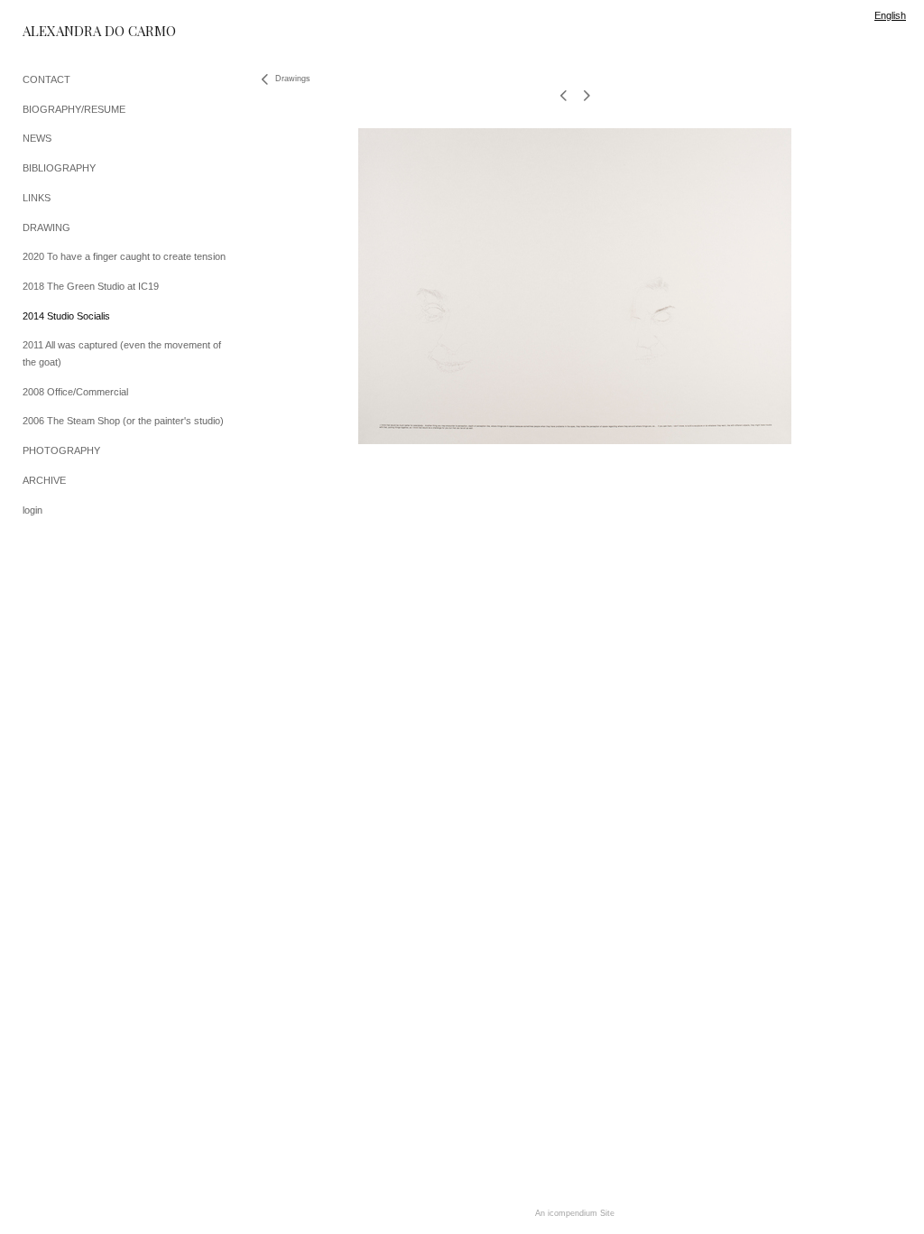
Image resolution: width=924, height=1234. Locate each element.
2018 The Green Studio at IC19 (91, 286)
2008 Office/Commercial (75, 391)
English (890, 15)
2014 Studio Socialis (66, 316)
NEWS (37, 138)
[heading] (68, 31)
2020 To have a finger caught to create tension (124, 256)
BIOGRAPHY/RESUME (74, 109)
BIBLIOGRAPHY (59, 167)
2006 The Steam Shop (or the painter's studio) (123, 420)
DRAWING (46, 227)
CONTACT (46, 79)
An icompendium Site (574, 1213)
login (32, 510)
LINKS (37, 197)
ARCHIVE (44, 480)
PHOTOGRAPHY (61, 450)
